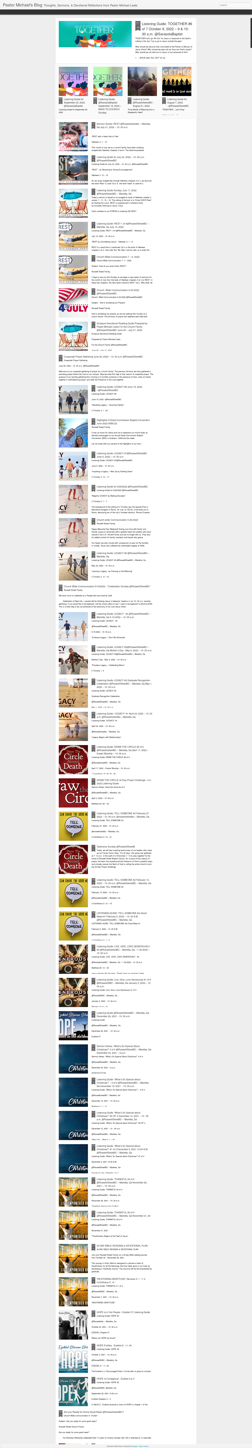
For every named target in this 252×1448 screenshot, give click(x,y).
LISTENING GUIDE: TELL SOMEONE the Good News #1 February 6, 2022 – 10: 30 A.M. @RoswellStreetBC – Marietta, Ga (122, 916)
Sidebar (42, 12)
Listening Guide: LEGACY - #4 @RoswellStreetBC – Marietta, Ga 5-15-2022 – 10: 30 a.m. (124, 615)
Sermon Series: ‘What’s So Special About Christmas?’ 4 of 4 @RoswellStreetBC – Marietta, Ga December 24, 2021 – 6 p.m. (124, 1049)
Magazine (24, 12)
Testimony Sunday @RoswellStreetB (116, 846)
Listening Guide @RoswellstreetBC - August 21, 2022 (143, 102)
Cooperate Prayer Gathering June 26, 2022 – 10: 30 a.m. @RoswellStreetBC (103, 356)
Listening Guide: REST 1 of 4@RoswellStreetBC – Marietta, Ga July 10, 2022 (123, 225)
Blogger (135, 1446)
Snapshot (52, 12)
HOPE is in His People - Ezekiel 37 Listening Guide (123, 1312)
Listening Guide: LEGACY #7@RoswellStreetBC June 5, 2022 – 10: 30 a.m (122, 455)
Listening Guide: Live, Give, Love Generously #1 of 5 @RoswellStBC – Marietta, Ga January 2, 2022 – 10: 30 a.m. (124, 983)
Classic (4, 12)
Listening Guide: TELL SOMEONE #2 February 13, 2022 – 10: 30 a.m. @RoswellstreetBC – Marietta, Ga (124, 881)
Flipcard (14, 12)
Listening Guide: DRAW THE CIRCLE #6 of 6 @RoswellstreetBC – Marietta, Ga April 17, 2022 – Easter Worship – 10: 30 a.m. (122, 750)
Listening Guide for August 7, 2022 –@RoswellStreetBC (178, 102)
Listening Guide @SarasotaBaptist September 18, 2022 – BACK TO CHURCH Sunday (109, 105)
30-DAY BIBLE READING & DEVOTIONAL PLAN (122, 1245)
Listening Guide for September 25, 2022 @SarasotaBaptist (74, 102)
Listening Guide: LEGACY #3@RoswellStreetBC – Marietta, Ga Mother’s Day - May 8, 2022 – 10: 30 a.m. (124, 648)
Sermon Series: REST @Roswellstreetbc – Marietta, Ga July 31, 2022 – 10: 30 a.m (124, 125)
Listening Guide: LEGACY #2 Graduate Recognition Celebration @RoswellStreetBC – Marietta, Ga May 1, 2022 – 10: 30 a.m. (124, 684)
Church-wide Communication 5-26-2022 (117, 519)
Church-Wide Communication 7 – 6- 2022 (118, 256)
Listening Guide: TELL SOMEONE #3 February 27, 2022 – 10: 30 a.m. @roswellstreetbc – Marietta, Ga (123, 815)
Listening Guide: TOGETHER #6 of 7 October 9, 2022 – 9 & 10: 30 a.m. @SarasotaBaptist (167, 28)
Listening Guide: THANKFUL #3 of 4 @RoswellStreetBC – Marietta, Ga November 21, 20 (123, 1214)
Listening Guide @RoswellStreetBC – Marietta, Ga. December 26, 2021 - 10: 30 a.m (123, 1014)
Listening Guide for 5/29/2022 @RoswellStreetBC (122, 486)
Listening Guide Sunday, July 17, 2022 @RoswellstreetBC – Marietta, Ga (116, 192)
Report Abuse (143, 1446)
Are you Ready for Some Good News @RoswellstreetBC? (94, 1412)
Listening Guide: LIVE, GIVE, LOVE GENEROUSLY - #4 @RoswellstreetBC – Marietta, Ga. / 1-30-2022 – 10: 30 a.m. (124, 950)
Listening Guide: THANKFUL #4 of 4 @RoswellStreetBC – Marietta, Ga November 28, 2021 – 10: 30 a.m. (122, 1182)
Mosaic (34, 12)
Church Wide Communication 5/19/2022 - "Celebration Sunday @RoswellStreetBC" (107, 586)
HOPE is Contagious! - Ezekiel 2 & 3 (115, 1378)
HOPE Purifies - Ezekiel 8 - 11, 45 (114, 1345)
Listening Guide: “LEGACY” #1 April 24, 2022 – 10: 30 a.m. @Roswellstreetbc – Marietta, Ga (124, 715)
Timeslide (63, 12)
